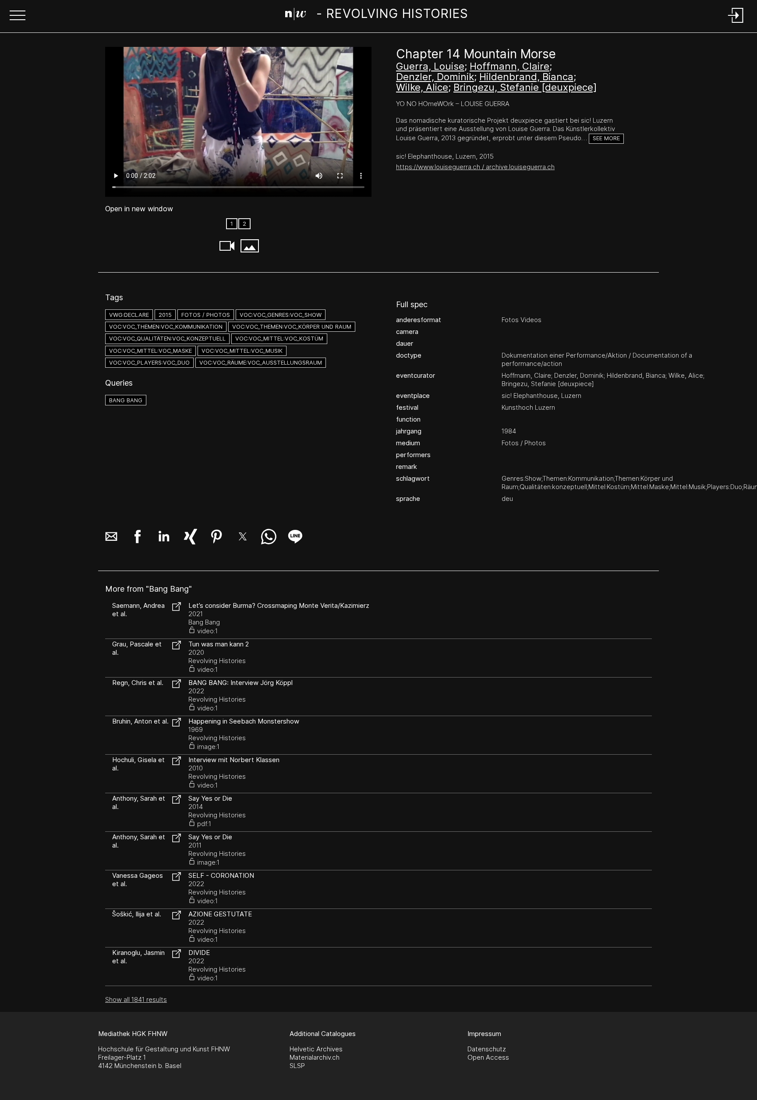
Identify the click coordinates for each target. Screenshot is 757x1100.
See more (606, 138)
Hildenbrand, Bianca (526, 76)
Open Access (488, 1057)
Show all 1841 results (136, 999)
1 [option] (231, 223)
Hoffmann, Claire (509, 66)
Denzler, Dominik (435, 76)
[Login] (735, 23)
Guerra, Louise (430, 66)
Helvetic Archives (316, 1049)
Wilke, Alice (422, 87)
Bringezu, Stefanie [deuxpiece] (525, 87)
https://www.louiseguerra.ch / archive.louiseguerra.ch (475, 167)
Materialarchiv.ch (315, 1057)
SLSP (297, 1065)
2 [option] (244, 223)
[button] (17, 16)
